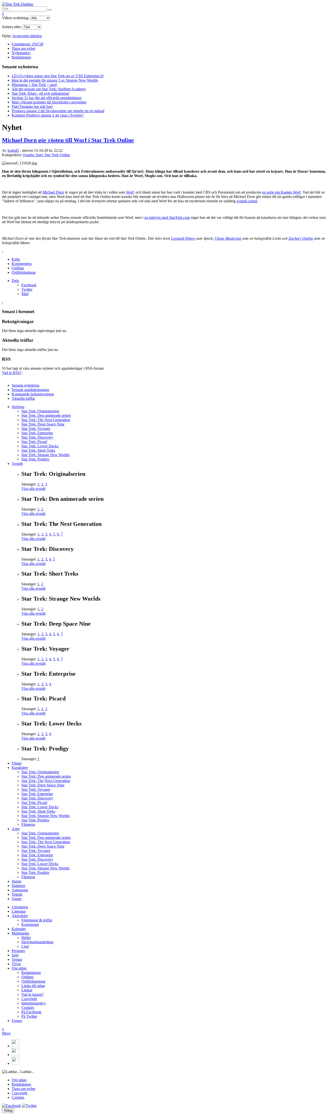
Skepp (16, 881)
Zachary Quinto (300, 238)
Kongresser (30, 924)
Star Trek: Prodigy (35, 459)
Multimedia (20, 933)
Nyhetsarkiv (21, 53)
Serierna (18, 407)
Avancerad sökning (27, 36)
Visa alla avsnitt (33, 488)
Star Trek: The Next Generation (45, 420)
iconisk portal (246, 201)
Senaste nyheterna (25, 385)
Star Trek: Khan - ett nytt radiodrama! (40, 93)
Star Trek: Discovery (37, 437)
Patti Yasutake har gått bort (32, 106)
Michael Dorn (53, 192)
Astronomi (20, 890)
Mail (24, 294)
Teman (17, 959)
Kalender (19, 929)
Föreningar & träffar (36, 920)
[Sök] (50, 10)
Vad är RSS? (12, 373)
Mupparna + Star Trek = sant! (34, 85)
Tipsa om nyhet (23, 48)
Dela (15, 281)
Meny (6, 1033)
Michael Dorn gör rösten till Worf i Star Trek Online (68, 140)
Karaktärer (20, 768)
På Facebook (31, 1012)
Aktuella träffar (23, 398)
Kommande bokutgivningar (33, 394)
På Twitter (29, 1016)
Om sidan (19, 968)
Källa (16, 259)
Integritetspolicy (33, 1003)
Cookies (27, 1007)
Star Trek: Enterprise (37, 433)
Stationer (18, 886)
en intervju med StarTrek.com (167, 217)
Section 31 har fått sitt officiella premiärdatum (46, 98)
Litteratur (19, 911)
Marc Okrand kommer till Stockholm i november (49, 102)
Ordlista (18, 268)
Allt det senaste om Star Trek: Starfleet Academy (49, 89)
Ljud (25, 946)
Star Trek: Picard (34, 442)
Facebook (28, 285)
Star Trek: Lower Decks (39, 446)
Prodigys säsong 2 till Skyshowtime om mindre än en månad (58, 111)
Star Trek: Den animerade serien (46, 415)
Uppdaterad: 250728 (27, 44)
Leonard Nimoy (183, 238)
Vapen (16, 899)
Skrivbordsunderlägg (37, 942)
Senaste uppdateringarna (30, 390)
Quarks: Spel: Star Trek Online (46, 155)
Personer (18, 951)
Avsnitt (17, 463)
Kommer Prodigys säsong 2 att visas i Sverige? (48, 115)
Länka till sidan (33, 986)
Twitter (26, 289)
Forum (17, 1021)
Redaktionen (21, 57)
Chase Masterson (228, 238)
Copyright (29, 999)
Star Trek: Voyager (35, 428)
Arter (16, 829)
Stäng (8, 1110)
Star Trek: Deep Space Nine (42, 424)
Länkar (26, 990)
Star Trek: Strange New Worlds (45, 455)
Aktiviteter (20, 916)
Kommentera (22, 264)
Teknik (17, 894)
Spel (15, 955)
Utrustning (20, 907)
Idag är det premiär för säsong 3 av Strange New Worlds (55, 80)
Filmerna (28, 824)
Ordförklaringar (24, 272)
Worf (130, 192)
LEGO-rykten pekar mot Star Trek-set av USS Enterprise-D (58, 76)
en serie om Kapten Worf (281, 192)
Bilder (26, 938)
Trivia (16, 964)
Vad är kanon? (32, 994)
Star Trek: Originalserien (40, 411)
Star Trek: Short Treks (38, 450)
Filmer (17, 763)
